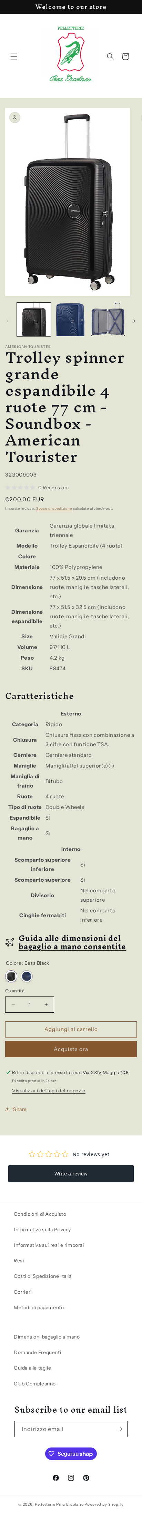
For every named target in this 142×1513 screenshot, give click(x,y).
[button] (13, 56)
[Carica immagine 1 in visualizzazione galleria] (34, 320)
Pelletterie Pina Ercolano (59, 1504)
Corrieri (23, 1292)
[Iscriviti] (119, 1429)
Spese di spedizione (54, 508)
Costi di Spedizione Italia (43, 1276)
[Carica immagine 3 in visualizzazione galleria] (71, 320)
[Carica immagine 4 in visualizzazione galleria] (108, 320)
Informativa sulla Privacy (42, 1229)
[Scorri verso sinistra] (7, 321)
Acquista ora (71, 1049)
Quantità (14, 990)
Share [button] (20, 1109)
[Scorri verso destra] (134, 321)
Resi (19, 1261)
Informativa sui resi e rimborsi (49, 1245)
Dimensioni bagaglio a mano (47, 1337)
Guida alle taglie (32, 1368)
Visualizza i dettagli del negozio (48, 1091)
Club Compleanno (35, 1384)
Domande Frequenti (37, 1352)
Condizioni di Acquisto (40, 1214)
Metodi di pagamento (39, 1307)
